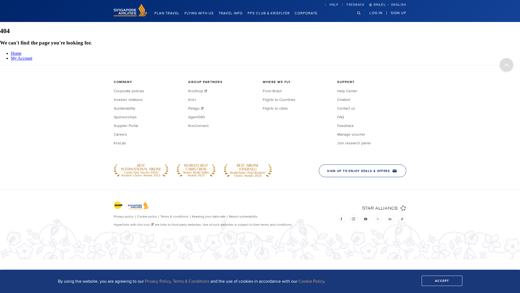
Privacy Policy (158, 281)
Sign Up (398, 12)
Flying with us (199, 13)
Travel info (231, 13)
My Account (21, 58)
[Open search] (362, 17)
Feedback (356, 4)
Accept (442, 281)
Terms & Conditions (191, 281)
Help (334, 4)
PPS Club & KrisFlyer (269, 13)
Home (16, 53)
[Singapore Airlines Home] (130, 15)
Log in (375, 12)
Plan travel (167, 13)
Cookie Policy (311, 281)
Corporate (306, 13)
